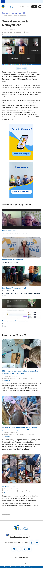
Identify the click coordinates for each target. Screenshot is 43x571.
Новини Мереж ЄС (18, 13)
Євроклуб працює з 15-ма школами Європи (16, 321)
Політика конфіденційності (21, 563)
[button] (18, 69)
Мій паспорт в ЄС (8, 486)
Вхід (34, 6)
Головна (5, 13)
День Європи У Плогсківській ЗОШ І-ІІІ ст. (15, 288)
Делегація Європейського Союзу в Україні (16, 542)
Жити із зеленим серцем (10, 231)
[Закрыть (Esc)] (3, 514)
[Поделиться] (5, 514)
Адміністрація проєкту (21, 557)
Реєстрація (25, 6)
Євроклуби (18, 34)
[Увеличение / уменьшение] (9, 514)
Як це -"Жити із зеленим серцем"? (13, 259)
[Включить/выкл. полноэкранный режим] (7, 514)
